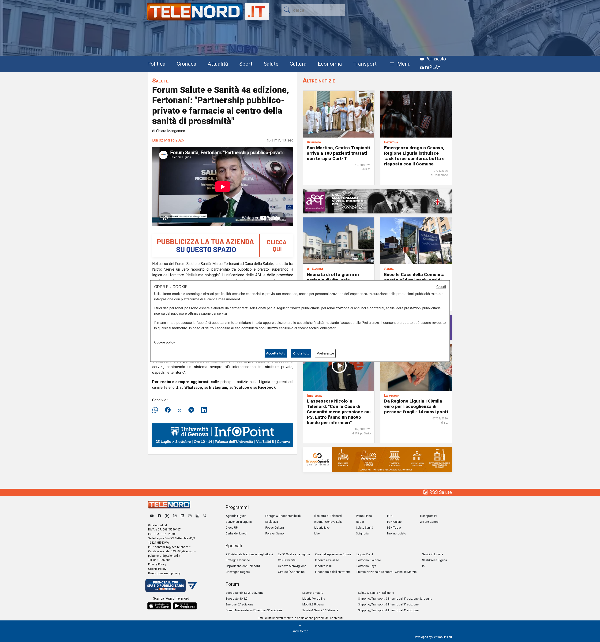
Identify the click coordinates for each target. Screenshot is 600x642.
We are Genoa (429, 521)
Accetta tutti (275, 353)
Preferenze (325, 353)
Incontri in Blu (324, 566)
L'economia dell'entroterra (333, 572)
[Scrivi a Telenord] (190, 515)
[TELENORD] (169, 504)
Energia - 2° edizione (239, 604)
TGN (390, 516)
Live (317, 533)
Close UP (232, 527)
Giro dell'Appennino (291, 572)
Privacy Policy (157, 564)
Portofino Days (366, 566)
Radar (360, 521)
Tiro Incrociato (396, 533)
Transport (365, 64)
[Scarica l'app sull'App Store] (159, 606)
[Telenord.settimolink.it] (222, 245)
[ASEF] (377, 200)
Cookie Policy (157, 569)
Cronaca (186, 64)
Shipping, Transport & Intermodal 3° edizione (388, 604)
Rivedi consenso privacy (164, 573)
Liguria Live (322, 527)
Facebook (267, 387)
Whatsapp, (193, 387)
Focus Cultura (274, 527)
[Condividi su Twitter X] (179, 410)
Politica (156, 64)
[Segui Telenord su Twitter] (167, 515)
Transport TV (428, 516)
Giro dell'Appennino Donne (333, 554)
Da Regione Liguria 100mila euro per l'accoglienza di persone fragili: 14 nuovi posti (416, 406)
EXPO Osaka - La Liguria (294, 554)
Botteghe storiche (238, 560)
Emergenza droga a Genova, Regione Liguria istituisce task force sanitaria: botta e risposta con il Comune (414, 156)
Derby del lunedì (236, 533)
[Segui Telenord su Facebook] (159, 515)
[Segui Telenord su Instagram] (175, 515)
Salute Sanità (364, 527)
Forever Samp (274, 533)
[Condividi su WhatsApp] (156, 410)
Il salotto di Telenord (328, 516)
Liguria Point (364, 554)
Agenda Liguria (236, 516)
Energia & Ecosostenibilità (283, 516)
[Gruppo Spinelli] (377, 459)
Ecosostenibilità (237, 598)
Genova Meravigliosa (292, 566)
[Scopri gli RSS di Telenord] (197, 515)
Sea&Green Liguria (434, 560)
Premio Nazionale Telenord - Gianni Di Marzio (386, 572)
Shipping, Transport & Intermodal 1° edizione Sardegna (395, 598)
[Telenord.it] (171, 585)
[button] (399, 64)
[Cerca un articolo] (205, 515)
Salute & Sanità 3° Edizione (320, 610)
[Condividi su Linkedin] (204, 410)
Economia (330, 64)
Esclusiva (271, 521)
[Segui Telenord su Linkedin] (182, 515)
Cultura (298, 64)
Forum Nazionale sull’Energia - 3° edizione (254, 610)
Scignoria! (362, 533)
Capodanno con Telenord (243, 566)
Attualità (218, 64)
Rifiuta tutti (300, 353)
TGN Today (394, 527)
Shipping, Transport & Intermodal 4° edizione (388, 610)
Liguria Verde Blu (313, 598)
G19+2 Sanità (287, 560)
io (423, 566)
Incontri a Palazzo (327, 560)
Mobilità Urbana (313, 604)
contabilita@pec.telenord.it (173, 547)
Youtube (241, 387)
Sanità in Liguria (432, 554)
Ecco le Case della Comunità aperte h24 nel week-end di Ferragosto (414, 280)
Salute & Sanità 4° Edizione (376, 592)
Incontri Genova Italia (328, 521)
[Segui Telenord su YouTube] (152, 515)
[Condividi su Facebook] (168, 410)
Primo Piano (364, 516)
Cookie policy (164, 342)
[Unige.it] (222, 435)
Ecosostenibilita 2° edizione (244, 592)
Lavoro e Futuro (312, 592)
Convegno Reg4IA (238, 572)
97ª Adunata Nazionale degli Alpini (249, 554)
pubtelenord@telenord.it (164, 555)
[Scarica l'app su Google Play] (185, 606)
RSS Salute (440, 492)
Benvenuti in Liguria (239, 521)
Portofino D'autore (368, 560)
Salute (271, 64)
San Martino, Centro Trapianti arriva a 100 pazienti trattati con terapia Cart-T (338, 153)
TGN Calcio (394, 521)
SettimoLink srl (442, 637)
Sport (245, 64)
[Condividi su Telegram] (191, 410)
